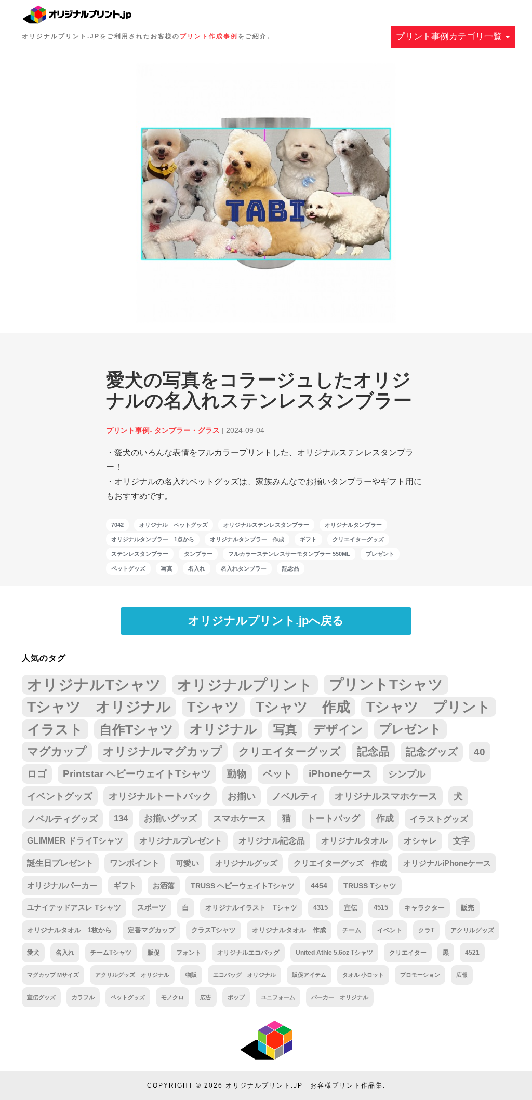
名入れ (196, 568)
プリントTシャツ (386, 684)
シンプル (406, 774)
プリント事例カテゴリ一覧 (450, 37)
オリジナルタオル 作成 (289, 930)
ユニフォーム (278, 997)
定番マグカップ (151, 930)
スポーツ (151, 908)
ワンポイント (134, 863)
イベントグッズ (59, 796)
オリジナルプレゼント (180, 840)
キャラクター (424, 908)
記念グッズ (432, 751)
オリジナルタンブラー (353, 525)
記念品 (290, 568)
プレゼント (380, 554)
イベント (389, 930)
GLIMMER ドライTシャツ (75, 840)
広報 (462, 975)
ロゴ (37, 773)
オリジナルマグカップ (162, 751)
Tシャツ (213, 707)
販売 (467, 908)
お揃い (242, 796)
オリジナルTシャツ (94, 684)
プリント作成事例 (209, 36)
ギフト (308, 539)
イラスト (55, 729)
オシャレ (420, 840)
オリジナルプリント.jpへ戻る (266, 620)
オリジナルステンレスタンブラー (266, 525)
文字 (461, 840)
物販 (191, 975)
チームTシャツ (110, 952)
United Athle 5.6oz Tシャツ (334, 952)
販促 (154, 952)
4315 (320, 908)
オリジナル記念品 (271, 840)
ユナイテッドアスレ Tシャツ (74, 908)
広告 (205, 997)
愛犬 (33, 952)
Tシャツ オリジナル (99, 707)
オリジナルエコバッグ (248, 952)
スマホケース (239, 818)
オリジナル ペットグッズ (173, 525)
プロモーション (420, 975)
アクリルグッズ (472, 930)
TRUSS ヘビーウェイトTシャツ (243, 885)
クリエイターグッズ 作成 (340, 863)
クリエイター (408, 952)
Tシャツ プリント (428, 707)
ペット (277, 773)
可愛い (187, 863)
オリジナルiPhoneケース (447, 863)
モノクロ (172, 997)
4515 (381, 908)
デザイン (338, 729)
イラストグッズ (439, 818)
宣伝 (350, 908)
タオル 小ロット (363, 975)
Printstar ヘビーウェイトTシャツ (137, 773)
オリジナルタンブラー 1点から (152, 539)
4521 (472, 952)
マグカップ (57, 751)
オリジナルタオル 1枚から (69, 930)
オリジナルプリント (245, 684)
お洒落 (164, 885)
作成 (385, 818)
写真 (166, 568)
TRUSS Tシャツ (369, 885)
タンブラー (198, 554)
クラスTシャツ (213, 930)
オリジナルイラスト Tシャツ (251, 908)
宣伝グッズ (41, 997)
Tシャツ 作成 (303, 707)
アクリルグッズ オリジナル (132, 975)
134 (121, 818)
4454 (319, 885)
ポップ (236, 997)
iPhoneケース (340, 773)
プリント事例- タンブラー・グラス (163, 430)
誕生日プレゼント (60, 863)
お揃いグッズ (170, 818)
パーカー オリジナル (339, 997)
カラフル (83, 997)
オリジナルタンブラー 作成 (247, 539)
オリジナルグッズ (246, 863)
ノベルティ (295, 796)
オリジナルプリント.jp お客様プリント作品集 (304, 1085)
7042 (117, 525)
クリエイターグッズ (358, 539)
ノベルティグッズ (62, 818)
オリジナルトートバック (160, 796)
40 (479, 751)
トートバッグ (333, 818)
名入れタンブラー (244, 568)
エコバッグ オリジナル (244, 975)
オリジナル (223, 729)
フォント (188, 952)
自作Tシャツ (136, 729)
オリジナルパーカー (62, 885)
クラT (426, 930)
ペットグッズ (128, 568)
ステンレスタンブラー (139, 554)
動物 (237, 773)
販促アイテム (309, 975)
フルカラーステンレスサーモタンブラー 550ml (289, 554)
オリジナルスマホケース (386, 796)
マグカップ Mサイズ (53, 975)
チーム (351, 930)
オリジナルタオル (354, 840)
